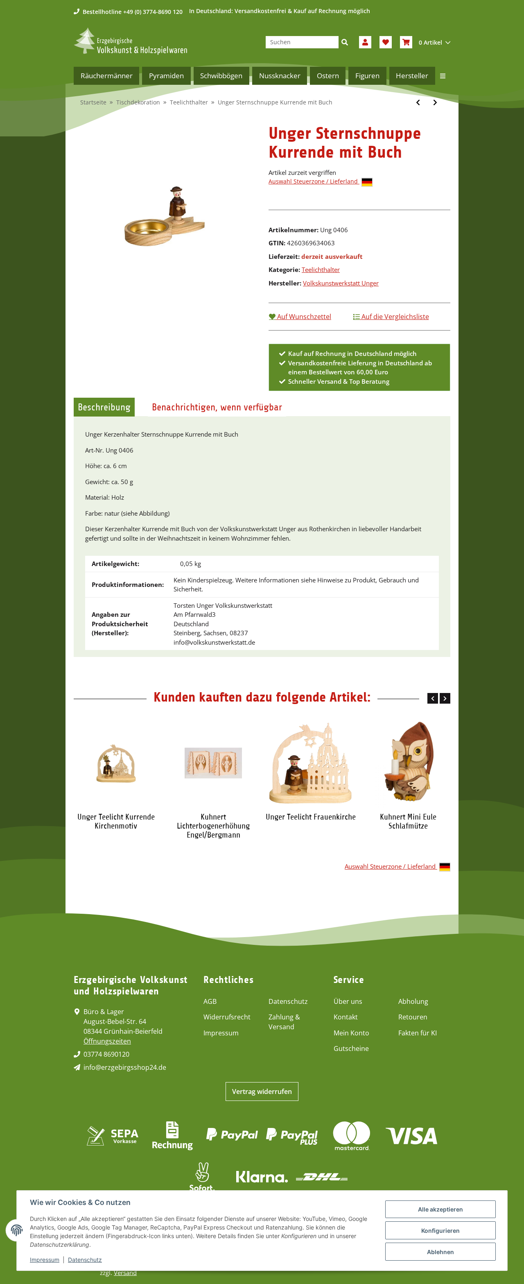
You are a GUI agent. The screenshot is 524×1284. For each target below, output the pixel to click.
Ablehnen (440, 1251)
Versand (125, 1272)
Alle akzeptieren (440, 1209)
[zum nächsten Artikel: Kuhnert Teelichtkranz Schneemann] (435, 102)
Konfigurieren (440, 1230)
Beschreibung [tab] (104, 407)
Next (445, 698)
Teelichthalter (321, 269)
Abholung (413, 1001)
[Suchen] (345, 42)
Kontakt (346, 1016)
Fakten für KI (417, 1032)
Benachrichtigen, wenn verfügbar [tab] (217, 407)
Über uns (348, 1001)
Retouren (412, 1016)
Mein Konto (351, 1032)
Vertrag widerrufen (262, 1091)
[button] (365, 42)
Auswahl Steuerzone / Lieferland (314, 181)
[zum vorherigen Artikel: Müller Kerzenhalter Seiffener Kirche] (418, 102)
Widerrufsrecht (227, 1016)
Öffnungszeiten (107, 1041)
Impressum (221, 1032)
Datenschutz (288, 1001)
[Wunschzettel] (385, 42)
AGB (210, 1001)
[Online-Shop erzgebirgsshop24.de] (130, 41)
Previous (432, 698)
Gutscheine (351, 1048)
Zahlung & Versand (284, 1021)
